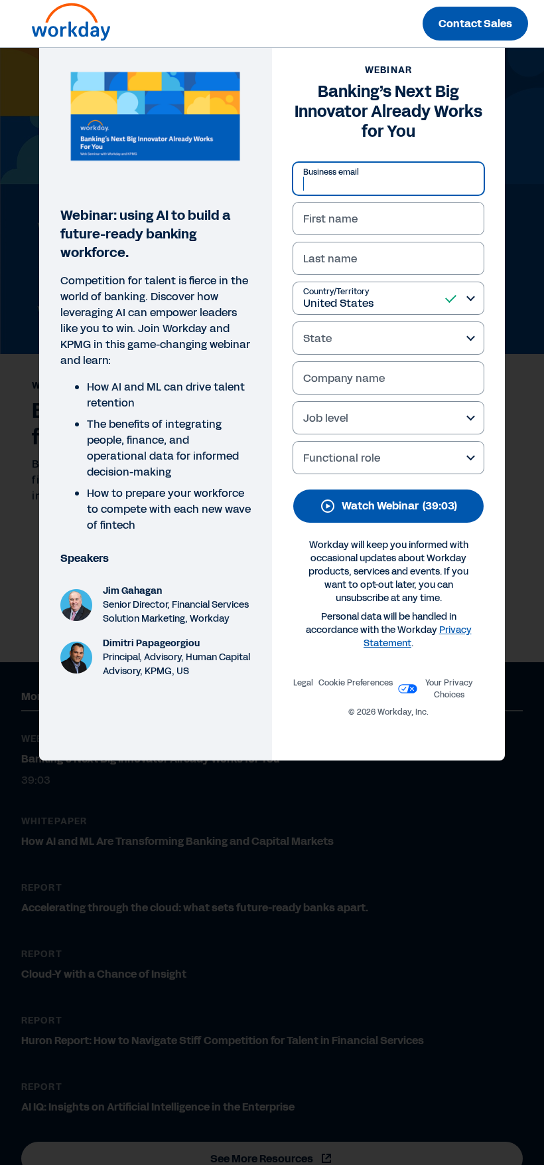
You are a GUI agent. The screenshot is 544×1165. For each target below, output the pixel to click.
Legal (303, 682)
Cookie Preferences (355, 682)
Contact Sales (475, 23)
